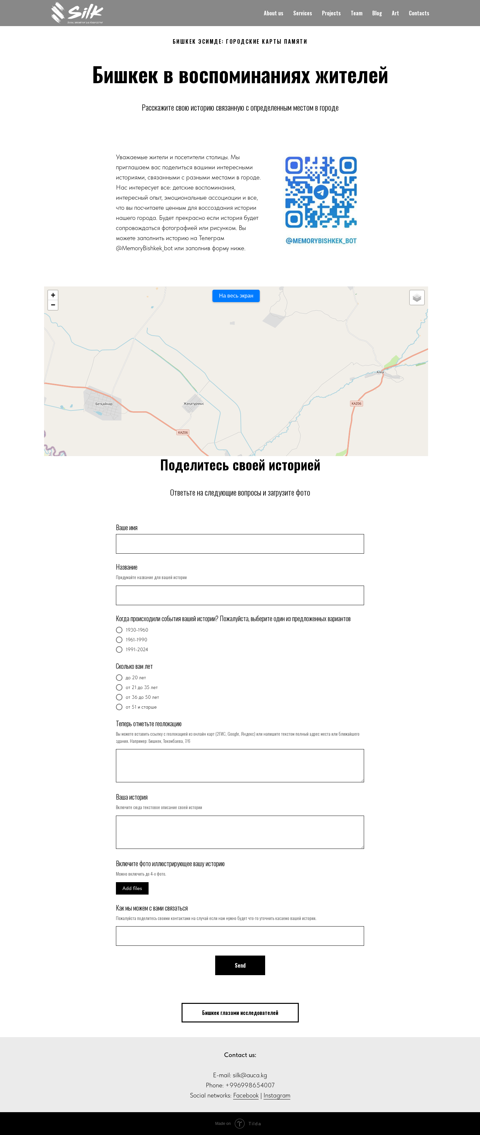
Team (356, 13)
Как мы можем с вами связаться (152, 908)
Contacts (419, 13)
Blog (377, 13)
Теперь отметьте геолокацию (149, 723)
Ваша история (132, 797)
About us (273, 13)
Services (302, 13)
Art (395, 13)
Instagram (277, 1095)
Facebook (246, 1095)
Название (126, 567)
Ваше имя (126, 527)
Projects (331, 13)
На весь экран (236, 296)
